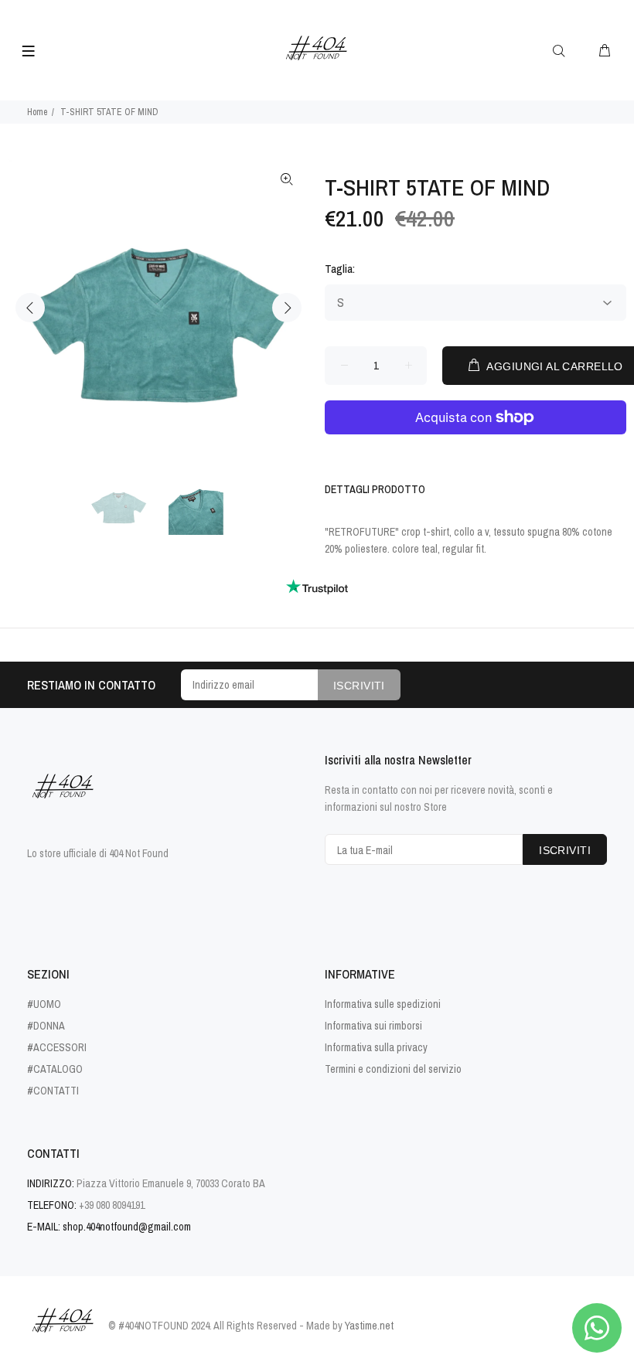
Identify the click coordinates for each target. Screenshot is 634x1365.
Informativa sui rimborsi (373, 1026)
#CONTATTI (53, 1091)
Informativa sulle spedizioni (383, 1004)
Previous (30, 307)
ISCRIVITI (359, 685)
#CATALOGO (55, 1069)
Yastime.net (369, 1326)
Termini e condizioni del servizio (393, 1069)
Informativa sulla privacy (376, 1047)
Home (37, 112)
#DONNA (46, 1026)
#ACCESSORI (57, 1047)
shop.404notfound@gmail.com (127, 1227)
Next (287, 307)
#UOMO (44, 1004)
